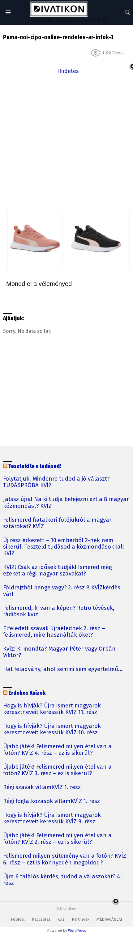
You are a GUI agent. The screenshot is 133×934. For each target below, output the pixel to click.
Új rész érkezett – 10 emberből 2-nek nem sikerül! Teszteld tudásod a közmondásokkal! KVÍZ (63, 547)
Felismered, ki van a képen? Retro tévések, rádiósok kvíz (58, 611)
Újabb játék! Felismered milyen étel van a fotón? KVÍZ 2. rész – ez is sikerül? (57, 838)
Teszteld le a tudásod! (34, 466)
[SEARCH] (127, 12)
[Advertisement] (66, 142)
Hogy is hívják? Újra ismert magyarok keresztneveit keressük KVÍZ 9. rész (52, 818)
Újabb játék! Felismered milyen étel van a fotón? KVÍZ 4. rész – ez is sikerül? (57, 749)
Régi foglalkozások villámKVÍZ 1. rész (51, 801)
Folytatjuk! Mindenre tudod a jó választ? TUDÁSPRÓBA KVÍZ (56, 482)
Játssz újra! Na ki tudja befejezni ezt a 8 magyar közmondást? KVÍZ (66, 502)
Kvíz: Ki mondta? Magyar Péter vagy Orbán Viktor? (59, 652)
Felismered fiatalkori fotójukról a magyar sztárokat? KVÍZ (57, 523)
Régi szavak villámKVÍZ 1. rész (42, 787)
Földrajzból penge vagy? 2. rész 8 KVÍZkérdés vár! (61, 590)
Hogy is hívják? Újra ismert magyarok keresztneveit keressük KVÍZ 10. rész (52, 729)
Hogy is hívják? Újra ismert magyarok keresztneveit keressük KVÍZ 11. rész (52, 709)
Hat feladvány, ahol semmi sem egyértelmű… (62, 669)
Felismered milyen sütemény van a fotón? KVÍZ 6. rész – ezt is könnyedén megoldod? (64, 859)
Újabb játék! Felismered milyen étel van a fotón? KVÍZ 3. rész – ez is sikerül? (57, 770)
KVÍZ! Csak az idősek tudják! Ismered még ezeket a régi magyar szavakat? (57, 570)
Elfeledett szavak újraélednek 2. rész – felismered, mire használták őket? (54, 631)
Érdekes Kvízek (27, 693)
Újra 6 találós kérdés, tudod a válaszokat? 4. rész (62, 879)
